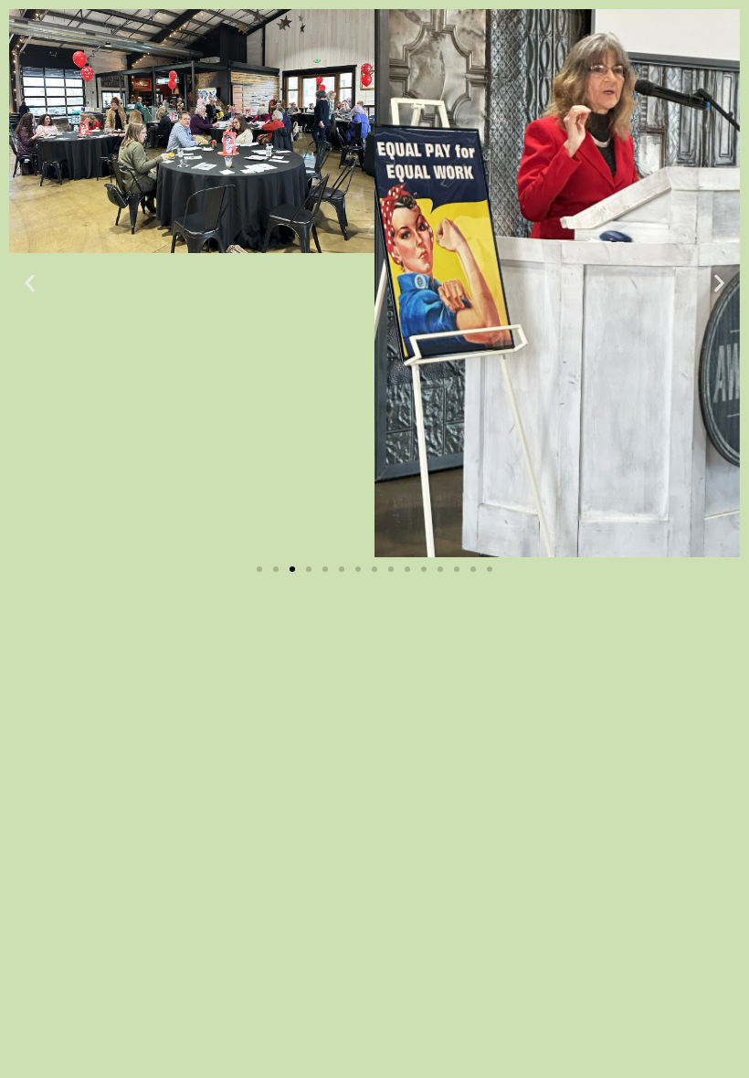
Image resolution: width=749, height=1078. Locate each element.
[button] (29, 283)
